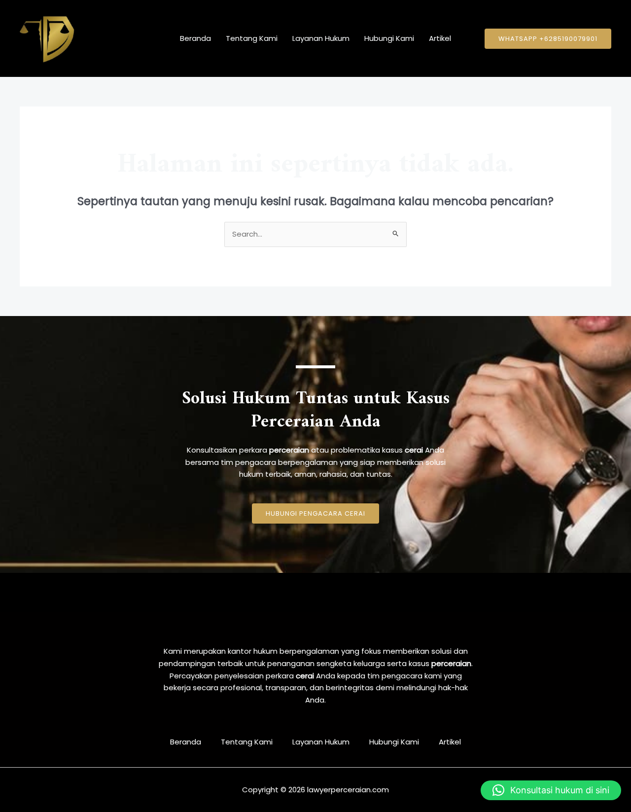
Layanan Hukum (321, 38)
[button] (548, 39)
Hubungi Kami (389, 38)
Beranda (195, 38)
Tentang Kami (252, 38)
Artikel (440, 38)
